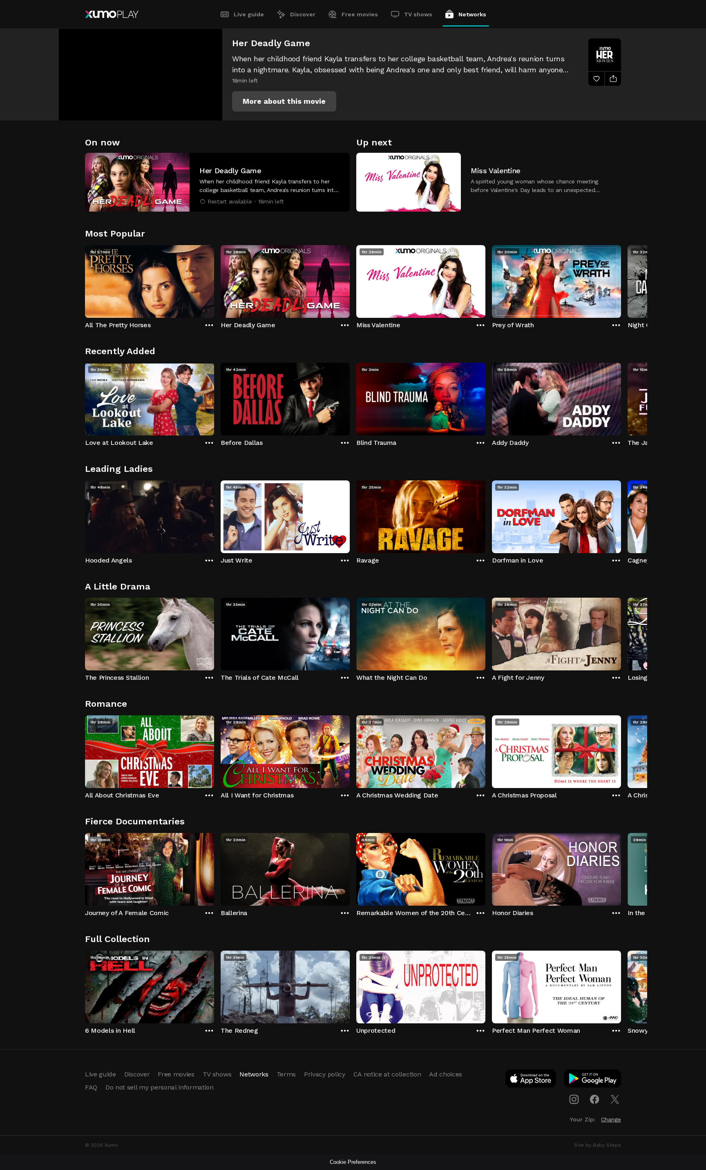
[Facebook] (594, 1099)
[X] (615, 1099)
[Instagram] (574, 1099)
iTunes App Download (531, 1080)
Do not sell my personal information (159, 1087)
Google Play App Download (593, 1080)
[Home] (112, 14)
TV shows (418, 14)
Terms (286, 1074)
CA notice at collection (387, 1074)
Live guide (249, 14)
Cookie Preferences (353, 1162)
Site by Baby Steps (597, 1145)
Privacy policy (324, 1074)
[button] (284, 101)
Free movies (360, 14)
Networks (472, 14)
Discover (302, 14)
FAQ (91, 1087)
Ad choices (445, 1074)
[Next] (621, 279)
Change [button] (611, 1119)
